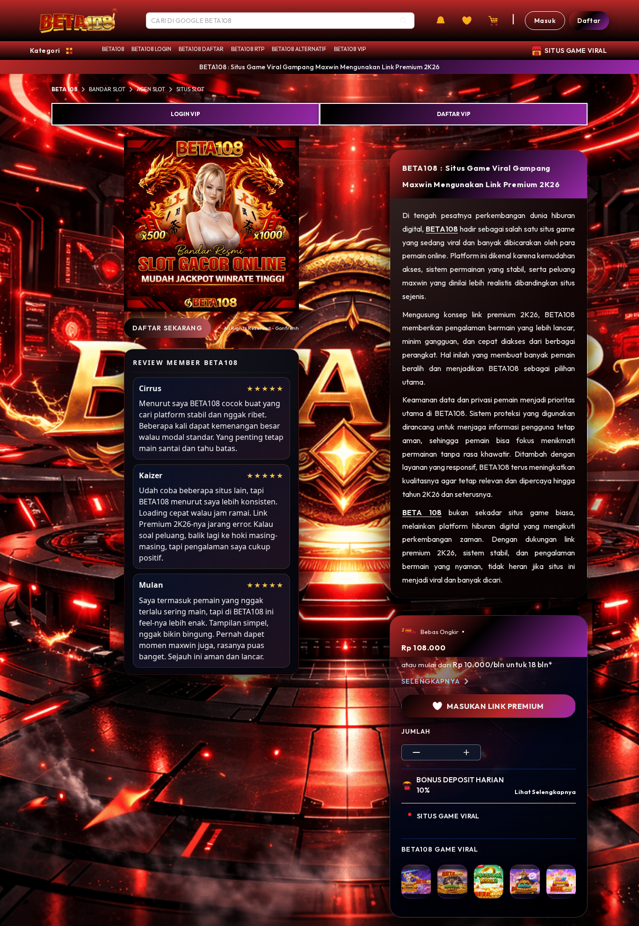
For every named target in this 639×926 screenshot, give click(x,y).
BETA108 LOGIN (151, 48)
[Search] (403, 20)
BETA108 (113, 48)
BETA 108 (64, 89)
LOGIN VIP (185, 113)
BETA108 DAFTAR (201, 48)
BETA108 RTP (247, 48)
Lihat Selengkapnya (545, 791)
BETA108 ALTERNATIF (299, 48)
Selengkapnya (430, 681)
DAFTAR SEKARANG (167, 328)
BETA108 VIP (350, 48)
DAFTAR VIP (454, 113)
